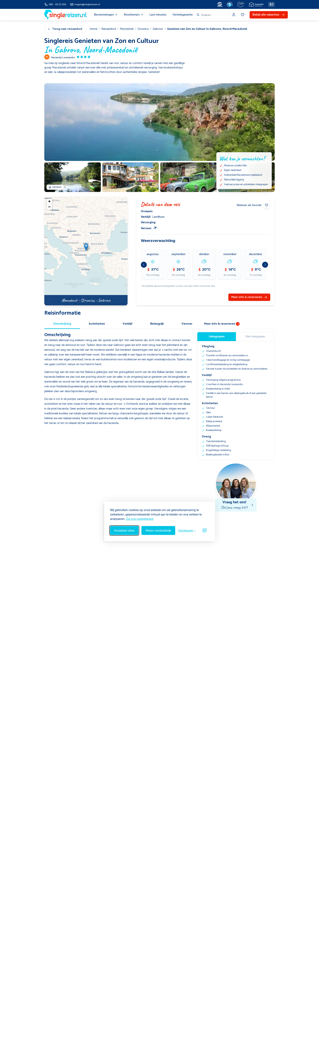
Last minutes (158, 14)
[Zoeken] (198, 14)
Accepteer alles (124, 530)
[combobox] (212, 15)
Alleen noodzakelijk (158, 530)
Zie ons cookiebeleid (139, 519)
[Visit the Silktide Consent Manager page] (204, 530)
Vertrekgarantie (182, 14)
